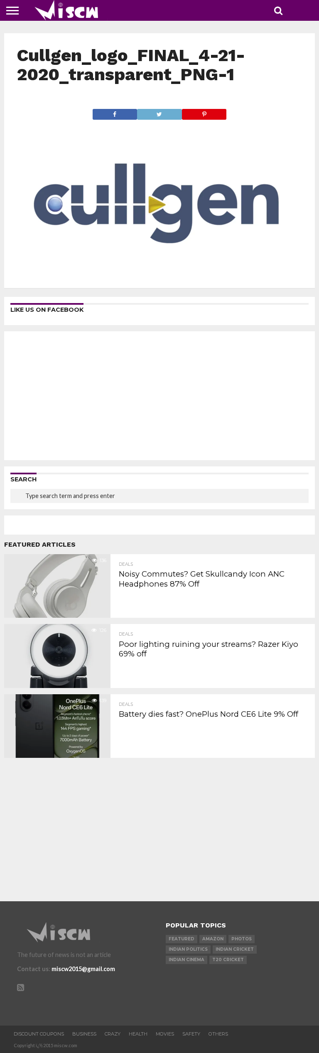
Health (138, 1034)
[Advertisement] (159, 396)
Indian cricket (235, 949)
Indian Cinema (186, 959)
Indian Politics (188, 949)
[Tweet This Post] (159, 112)
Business (84, 1034)
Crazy (112, 1034)
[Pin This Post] (204, 112)
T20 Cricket (228, 959)
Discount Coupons (39, 1034)
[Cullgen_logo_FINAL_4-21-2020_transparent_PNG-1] (159, 272)
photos (241, 939)
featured (181, 939)
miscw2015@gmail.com (83, 968)
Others (218, 1034)
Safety (191, 1034)
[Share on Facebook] (115, 112)
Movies (165, 1034)
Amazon (212, 939)
